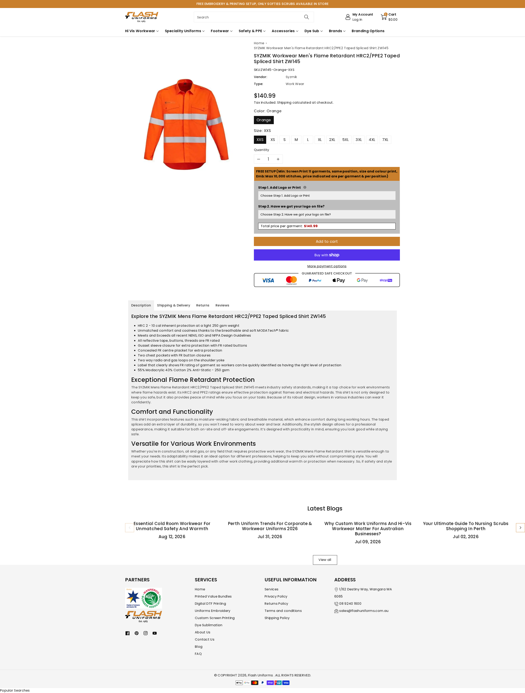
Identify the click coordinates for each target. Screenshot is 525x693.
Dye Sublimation (209, 625)
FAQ (198, 653)
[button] (389, 17)
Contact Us (204, 639)
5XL (345, 139)
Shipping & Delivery (173, 305)
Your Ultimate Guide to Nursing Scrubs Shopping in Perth (466, 526)
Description (141, 305)
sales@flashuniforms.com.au (363, 610)
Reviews (222, 305)
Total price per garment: (289, 226)
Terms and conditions (283, 610)
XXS (260, 139)
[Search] (306, 17)
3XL (359, 139)
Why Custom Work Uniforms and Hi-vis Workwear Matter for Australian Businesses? (368, 529)
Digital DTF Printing (210, 603)
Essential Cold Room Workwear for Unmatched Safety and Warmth (172, 526)
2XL (332, 139)
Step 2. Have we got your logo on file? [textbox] (291, 206)
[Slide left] (129, 527)
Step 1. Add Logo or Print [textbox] (327, 187)
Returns (202, 305)
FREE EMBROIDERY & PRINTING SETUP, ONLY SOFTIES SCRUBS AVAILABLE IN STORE (262, 3)
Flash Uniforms (261, 675)
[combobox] (254, 17)
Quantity (261, 149)
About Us (202, 632)
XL (320, 139)
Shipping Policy (277, 618)
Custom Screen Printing (215, 618)
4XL (372, 139)
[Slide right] (520, 527)
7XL (385, 139)
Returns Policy (276, 603)
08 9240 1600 (350, 603)
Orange (264, 119)
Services (271, 589)
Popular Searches (15, 690)
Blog (198, 646)
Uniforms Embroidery (213, 610)
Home (200, 589)
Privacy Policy (276, 596)
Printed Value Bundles (213, 596)
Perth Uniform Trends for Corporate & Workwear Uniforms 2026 (270, 526)
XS (272, 139)
